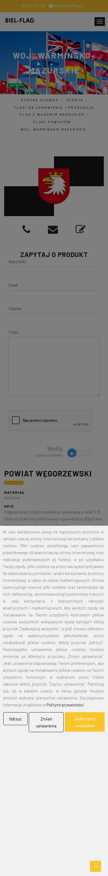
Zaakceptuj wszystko (84, 722)
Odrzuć (15, 718)
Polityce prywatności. (66, 704)
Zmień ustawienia (46, 722)
